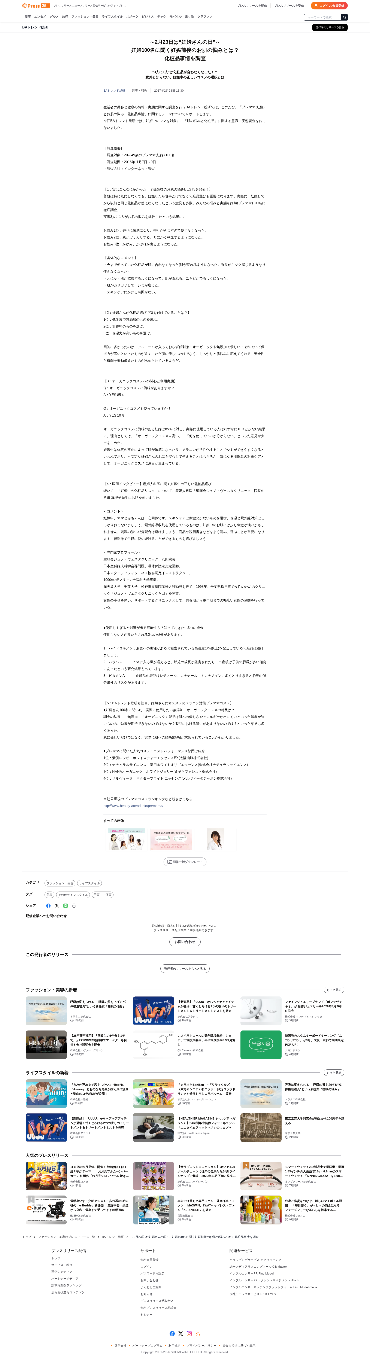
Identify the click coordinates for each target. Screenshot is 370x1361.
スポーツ (132, 16)
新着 (28, 16)
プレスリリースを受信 (289, 5)
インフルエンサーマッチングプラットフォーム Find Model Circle (273, 1287)
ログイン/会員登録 (331, 5)
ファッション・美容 (85, 16)
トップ (26, 1237)
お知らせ (146, 1294)
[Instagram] (189, 1333)
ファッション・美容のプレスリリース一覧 (66, 1237)
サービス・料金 (61, 1265)
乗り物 (189, 16)
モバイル (176, 16)
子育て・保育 (103, 894)
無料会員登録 (149, 1259)
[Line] (65, 906)
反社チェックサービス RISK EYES (253, 1294)
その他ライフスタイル (73, 894)
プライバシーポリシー (201, 1345)
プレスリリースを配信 (252, 5)
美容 (49, 894)
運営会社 (121, 1345)
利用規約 (175, 1345)
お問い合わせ (185, 942)
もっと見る (334, 990)
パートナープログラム (148, 1345)
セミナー (146, 1314)
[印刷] (74, 906)
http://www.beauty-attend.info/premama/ (133, 806)
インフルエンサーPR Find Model (252, 1273)
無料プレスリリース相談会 (158, 1307)
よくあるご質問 (150, 1287)
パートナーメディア (64, 1278)
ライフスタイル (112, 16)
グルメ (54, 16)
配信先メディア (61, 1271)
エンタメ (40, 16)
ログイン (146, 1266)
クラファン (204, 16)
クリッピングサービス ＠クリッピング (255, 1259)
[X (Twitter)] (57, 906)
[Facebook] (48, 906)
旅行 (65, 16)
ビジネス (148, 16)
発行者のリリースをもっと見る (185, 968)
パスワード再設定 (152, 1273)
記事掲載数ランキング (66, 1285)
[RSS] (197, 1333)
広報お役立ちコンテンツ (67, 1292)
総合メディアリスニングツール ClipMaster (258, 1266)
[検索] (344, 17)
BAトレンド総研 (114, 90)
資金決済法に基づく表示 (238, 1345)
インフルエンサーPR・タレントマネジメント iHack (264, 1280)
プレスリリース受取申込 (156, 1301)
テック (161, 16)
